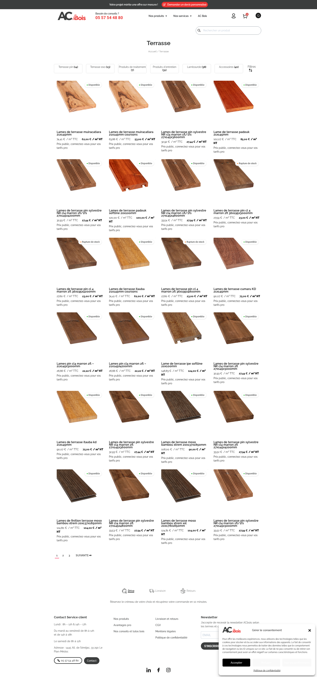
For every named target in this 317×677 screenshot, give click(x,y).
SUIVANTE (82, 555)
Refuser (266, 662)
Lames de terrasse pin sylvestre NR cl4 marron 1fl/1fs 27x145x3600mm (183, 134)
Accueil (152, 51)
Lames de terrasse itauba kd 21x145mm (76, 443)
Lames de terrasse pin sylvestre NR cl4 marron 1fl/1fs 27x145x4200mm (79, 213)
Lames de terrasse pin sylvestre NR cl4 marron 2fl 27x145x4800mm (131, 523)
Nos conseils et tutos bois (129, 631)
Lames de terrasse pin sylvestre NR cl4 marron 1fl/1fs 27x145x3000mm (236, 523)
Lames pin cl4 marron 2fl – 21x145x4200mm (127, 365)
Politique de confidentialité (267, 670)
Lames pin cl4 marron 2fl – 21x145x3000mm (75, 365)
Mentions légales (165, 631)
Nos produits (121, 618)
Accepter (236, 662)
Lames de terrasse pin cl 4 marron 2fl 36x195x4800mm (180, 290)
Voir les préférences (296, 662)
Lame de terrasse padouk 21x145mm (231, 133)
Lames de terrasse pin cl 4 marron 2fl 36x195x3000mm (233, 212)
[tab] (128, 590)
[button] (309, 630)
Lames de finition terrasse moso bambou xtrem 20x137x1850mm (79, 522)
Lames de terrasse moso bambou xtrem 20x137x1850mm (183, 443)
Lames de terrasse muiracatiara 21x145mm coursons (131, 133)
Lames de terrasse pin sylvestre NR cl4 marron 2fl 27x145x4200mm (236, 444)
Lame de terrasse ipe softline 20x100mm (182, 365)
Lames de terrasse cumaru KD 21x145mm (235, 290)
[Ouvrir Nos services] (191, 16)
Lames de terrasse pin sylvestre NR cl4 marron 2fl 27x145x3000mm (236, 366)
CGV (158, 625)
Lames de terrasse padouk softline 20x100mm (127, 212)
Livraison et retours (166, 618)
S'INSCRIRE (211, 646)
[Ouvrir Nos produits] (166, 16)
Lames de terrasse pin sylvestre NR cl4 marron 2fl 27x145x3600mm (131, 444)
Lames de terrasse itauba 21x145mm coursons (127, 290)
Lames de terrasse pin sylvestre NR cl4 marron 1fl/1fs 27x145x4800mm (183, 213)
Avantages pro (122, 625)
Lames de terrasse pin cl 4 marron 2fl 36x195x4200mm (76, 290)
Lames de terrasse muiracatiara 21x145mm (79, 133)
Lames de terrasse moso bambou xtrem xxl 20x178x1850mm (178, 523)
